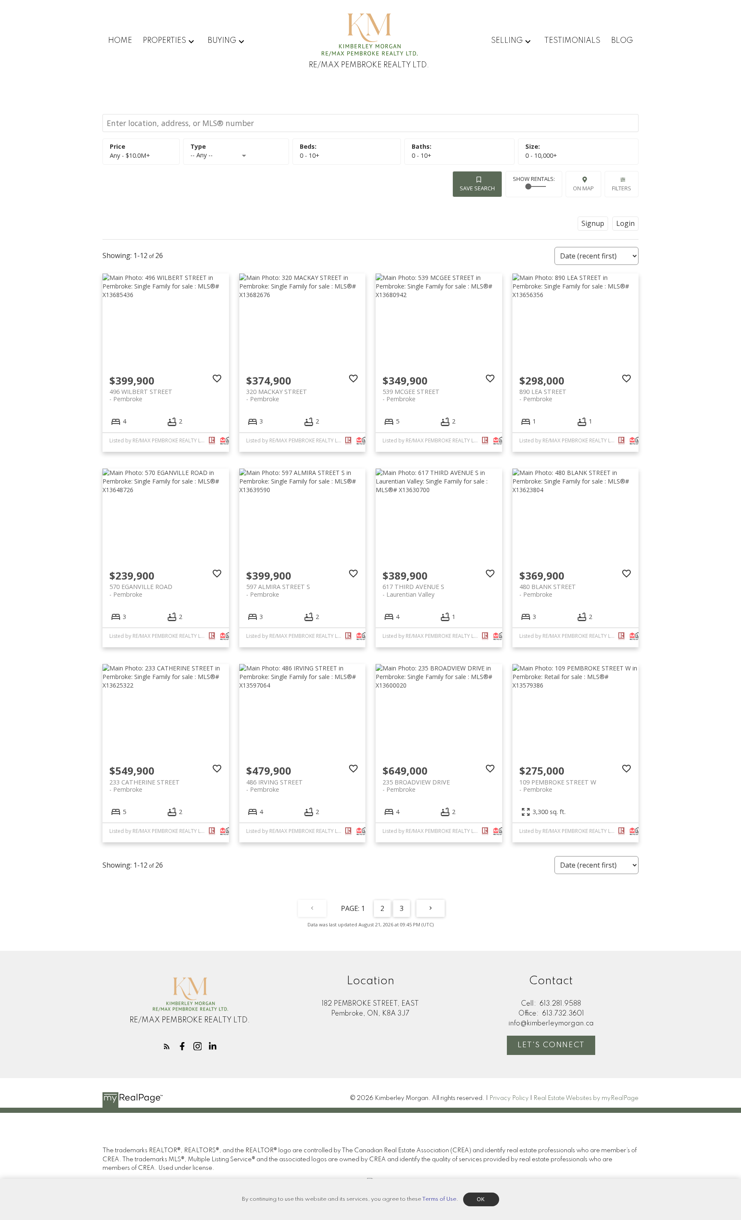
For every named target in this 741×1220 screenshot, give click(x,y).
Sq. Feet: (541, 155)
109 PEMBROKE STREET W (557, 785)
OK (481, 1199)
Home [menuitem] (120, 41)
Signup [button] (592, 223)
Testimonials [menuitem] (572, 41)
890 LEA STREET (542, 395)
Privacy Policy (509, 1098)
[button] (167, 1046)
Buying (222, 41)
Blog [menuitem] (622, 41)
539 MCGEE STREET (411, 395)
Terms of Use (439, 1199)
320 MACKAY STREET (276, 395)
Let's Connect (551, 1045)
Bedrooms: (309, 155)
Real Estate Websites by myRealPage (586, 1098)
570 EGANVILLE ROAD (140, 590)
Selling (507, 41)
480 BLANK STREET (547, 590)
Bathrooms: (421, 155)
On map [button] (583, 188)
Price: (130, 155)
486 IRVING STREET (274, 785)
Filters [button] (621, 188)
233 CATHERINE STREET (144, 785)
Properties (164, 41)
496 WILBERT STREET (140, 395)
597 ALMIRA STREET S (278, 590)
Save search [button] (477, 188)
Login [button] (625, 223)
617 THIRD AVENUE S (413, 590)
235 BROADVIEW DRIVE (416, 785)
